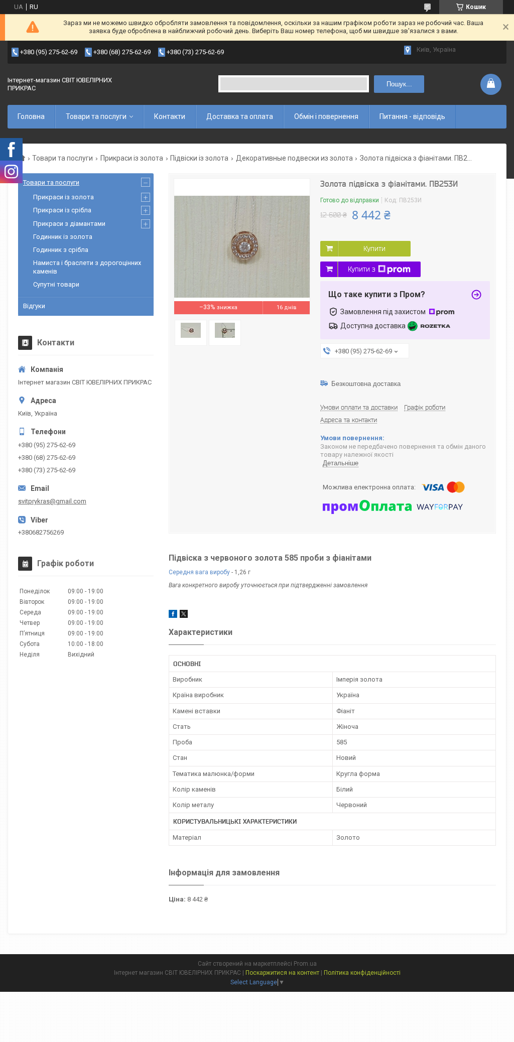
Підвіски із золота (199, 158)
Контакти (169, 116)
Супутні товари (56, 284)
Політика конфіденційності (362, 972)
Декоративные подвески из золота (294, 158)
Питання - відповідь (412, 116)
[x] (184, 615)
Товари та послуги (96, 116)
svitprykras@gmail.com (52, 501)
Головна (31, 116)
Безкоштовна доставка (366, 383)
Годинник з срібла (60, 249)
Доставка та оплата (239, 116)
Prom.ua (305, 963)
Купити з (361, 269)
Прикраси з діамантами (69, 223)
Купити (374, 248)
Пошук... (399, 84)
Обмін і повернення (326, 116)
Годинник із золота (62, 236)
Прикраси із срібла (62, 210)
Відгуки (34, 306)
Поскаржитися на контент (282, 972)
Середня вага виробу (199, 572)
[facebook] (173, 615)
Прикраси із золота (131, 158)
